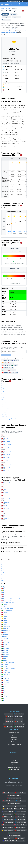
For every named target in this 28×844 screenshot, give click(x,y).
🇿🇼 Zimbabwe (5, 701)
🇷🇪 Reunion (4, 664)
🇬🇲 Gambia (4, 620)
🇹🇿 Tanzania (4, 686)
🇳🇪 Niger (3, 658)
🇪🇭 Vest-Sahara (5, 697)
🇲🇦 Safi (3, 515)
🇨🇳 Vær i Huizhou (8, 726)
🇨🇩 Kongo (4, 636)
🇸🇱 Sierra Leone (5, 674)
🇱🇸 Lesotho (4, 638)
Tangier (3, 388)
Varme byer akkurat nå (14, 732)
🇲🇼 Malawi (4, 644)
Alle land (14, 765)
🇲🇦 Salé (3, 496)
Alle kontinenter (14, 762)
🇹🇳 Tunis (3, 692)
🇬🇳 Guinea (4, 624)
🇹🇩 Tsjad (3, 690)
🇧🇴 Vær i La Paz (18, 718)
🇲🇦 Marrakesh (5, 519)
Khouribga (4, 410)
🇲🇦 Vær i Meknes (6, 451)
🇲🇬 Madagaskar (5, 642)
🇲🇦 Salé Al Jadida (6, 499)
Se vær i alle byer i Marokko (9, 419)
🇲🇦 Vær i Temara (5, 468)
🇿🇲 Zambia (4, 699)
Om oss (14, 755)
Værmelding (5, 14)
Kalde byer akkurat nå (14, 735)
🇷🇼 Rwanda (4, 666)
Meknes (3, 394)
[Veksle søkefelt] (19, 4)
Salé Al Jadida (5, 416)
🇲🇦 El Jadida (4, 493)
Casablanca (4, 563)
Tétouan (3, 400)
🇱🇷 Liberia (4, 640)
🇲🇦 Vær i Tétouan (6, 461)
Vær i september (6, 17)
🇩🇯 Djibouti (4, 604)
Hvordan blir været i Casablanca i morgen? (11, 543)
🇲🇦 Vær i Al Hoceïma (7, 464)
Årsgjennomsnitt (17, 17)
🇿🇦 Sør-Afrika (5, 680)
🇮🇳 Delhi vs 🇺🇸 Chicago (7, 362)
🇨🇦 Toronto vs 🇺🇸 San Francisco (10, 372)
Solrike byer (14, 741)
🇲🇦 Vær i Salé (5, 448)
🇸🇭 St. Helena (5, 682)
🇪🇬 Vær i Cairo (9, 718)
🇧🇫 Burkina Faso (5, 595)
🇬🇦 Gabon (4, 618)
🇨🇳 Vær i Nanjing (8, 713)
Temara (3, 404)
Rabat (3, 384)
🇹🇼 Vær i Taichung (8, 724)
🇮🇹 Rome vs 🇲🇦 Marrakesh (8, 370)
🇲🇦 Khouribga (5, 502)
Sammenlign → (6, 354)
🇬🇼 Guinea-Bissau (6, 626)
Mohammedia (5, 408)
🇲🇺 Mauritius (4, 650)
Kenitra (3, 398)
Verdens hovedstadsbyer (14, 767)
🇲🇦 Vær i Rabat (5, 435)
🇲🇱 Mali (3, 646)
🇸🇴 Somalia (4, 676)
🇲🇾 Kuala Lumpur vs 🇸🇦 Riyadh (9, 365)
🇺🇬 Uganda (4, 695)
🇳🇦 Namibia (4, 656)
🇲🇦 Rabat (3, 489)
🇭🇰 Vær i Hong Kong (19, 724)
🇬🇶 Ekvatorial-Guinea (7, 608)
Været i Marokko (6, 19)
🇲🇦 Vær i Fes (4, 438)
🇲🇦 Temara (4, 486)
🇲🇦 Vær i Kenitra (5, 458)
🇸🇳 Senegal (4, 670)
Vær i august (13, 14)
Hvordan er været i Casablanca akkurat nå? (13, 532)
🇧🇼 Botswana (5, 593)
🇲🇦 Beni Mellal (5, 509)
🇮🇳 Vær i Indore (18, 716)
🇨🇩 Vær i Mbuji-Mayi (18, 713)
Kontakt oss (14, 758)
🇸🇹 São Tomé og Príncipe (8, 668)
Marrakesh (4, 390)
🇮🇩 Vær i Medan (9, 721)
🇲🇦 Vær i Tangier (5, 442)
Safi (2, 406)
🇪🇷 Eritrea (4, 612)
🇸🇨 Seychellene (5, 672)
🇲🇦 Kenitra (4, 506)
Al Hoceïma (4, 402)
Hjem (2, 8)
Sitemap (14, 760)
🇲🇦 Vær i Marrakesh (6, 445)
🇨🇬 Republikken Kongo (7, 662)
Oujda (3, 396)
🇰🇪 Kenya (4, 632)
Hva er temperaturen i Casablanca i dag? (14, 551)
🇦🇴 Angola (4, 589)
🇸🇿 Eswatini (4, 614)
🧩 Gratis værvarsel (14, 769)
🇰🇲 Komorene (5, 634)
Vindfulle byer (14, 739)
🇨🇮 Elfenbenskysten (6, 610)
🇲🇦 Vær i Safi (5, 471)
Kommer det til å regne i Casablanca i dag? (12, 547)
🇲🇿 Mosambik (5, 654)
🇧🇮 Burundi (4, 597)
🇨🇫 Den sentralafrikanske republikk (11, 599)
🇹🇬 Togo (3, 688)
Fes (2, 386)
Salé (2, 392)
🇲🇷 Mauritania (5, 648)
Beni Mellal (4, 414)
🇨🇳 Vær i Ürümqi (18, 721)
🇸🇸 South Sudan (5, 678)
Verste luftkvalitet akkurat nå (14, 744)
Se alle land (20, 1)
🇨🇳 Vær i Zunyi (9, 716)
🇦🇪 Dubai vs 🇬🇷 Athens (7, 367)
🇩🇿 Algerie (4, 587)
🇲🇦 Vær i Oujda (5, 455)
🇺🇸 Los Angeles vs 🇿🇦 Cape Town (10, 360)
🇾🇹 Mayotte (4, 652)
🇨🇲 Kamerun (4, 628)
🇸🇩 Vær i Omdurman (19, 726)
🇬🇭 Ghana (4, 622)
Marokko (8, 8)
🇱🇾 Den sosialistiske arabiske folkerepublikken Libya (9, 601)
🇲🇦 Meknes (4, 512)
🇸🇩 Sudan (4, 684)
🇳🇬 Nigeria (4, 660)
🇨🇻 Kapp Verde (5, 630)
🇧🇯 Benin (3, 591)
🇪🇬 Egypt (3, 606)
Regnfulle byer (14, 737)
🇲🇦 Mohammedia (6, 483)
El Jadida (3, 412)
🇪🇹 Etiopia (4, 616)
